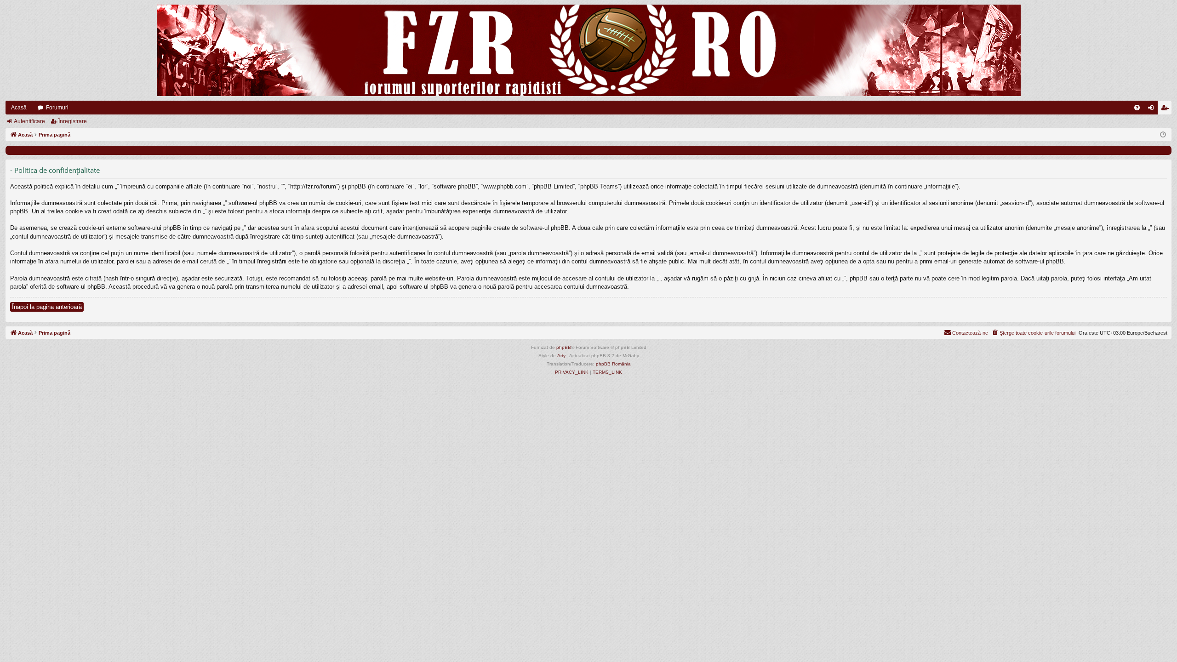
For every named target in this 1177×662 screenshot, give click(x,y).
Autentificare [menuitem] (1153, 109)
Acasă (19, 107)
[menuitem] (1137, 107)
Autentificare (29, 121)
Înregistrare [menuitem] (1166, 109)
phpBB (563, 347)
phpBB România (613, 363)
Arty (561, 355)
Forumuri (57, 107)
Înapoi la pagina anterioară (47, 306)
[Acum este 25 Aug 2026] (1163, 135)
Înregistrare (72, 121)
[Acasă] (588, 50)
